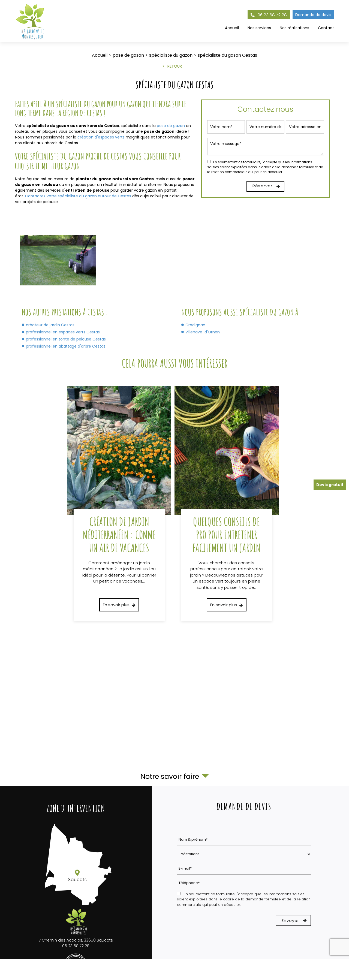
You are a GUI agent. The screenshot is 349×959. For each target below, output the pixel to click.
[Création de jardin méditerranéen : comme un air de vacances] (119, 504)
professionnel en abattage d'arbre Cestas (66, 346)
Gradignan (195, 325)
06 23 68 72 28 (272, 15)
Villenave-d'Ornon (202, 332)
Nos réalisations (294, 28)
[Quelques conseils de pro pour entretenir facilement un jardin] (226, 504)
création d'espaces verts (101, 137)
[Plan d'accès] (76, 905)
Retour (174, 66)
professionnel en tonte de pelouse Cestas (66, 339)
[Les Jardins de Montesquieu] (30, 20)
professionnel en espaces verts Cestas (63, 332)
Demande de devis (313, 14)
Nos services (259, 28)
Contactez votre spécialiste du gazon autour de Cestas (78, 196)
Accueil (232, 28)
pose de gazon (171, 125)
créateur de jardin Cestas (50, 325)
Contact (326, 28)
